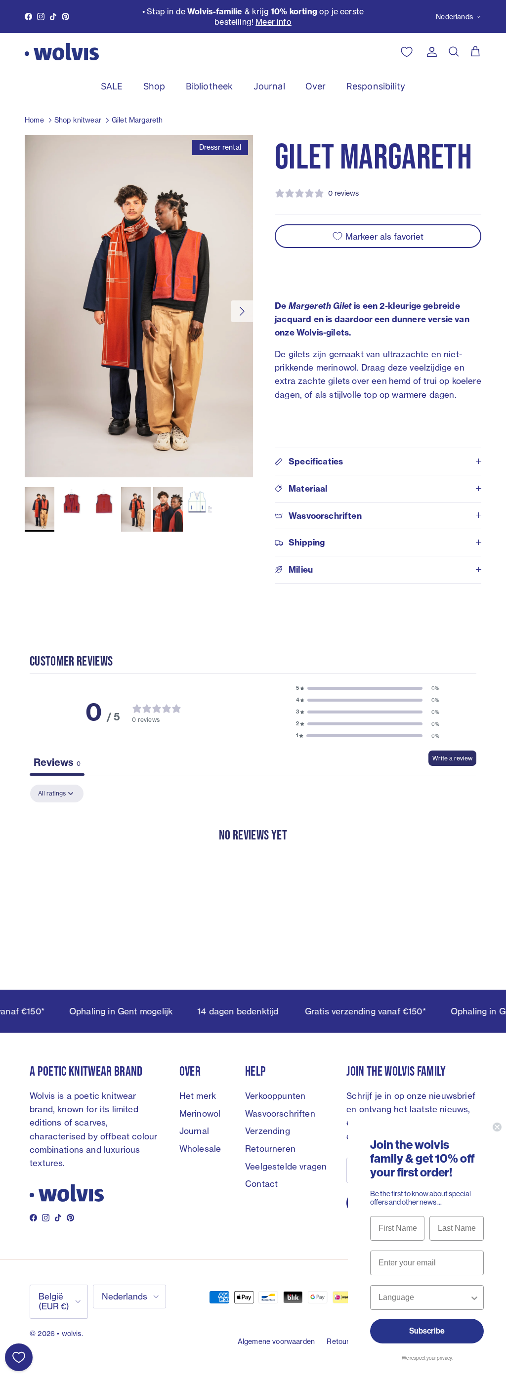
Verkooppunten (275, 1095)
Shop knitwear (77, 120)
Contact (261, 1183)
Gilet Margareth (137, 120)
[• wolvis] (62, 51)
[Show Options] (474, 1297)
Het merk (197, 1095)
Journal (269, 86)
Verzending (267, 1131)
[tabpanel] (253, 864)
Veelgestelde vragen (286, 1166)
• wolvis (69, 1333)
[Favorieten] (19, 1357)
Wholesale (200, 1148)
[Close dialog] (497, 1127)
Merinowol (200, 1113)
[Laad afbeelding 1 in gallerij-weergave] (139, 306)
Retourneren (270, 1148)
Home (34, 120)
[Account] (430, 52)
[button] (367, 688)
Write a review (452, 758)
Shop (154, 86)
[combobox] (424, 1297)
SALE (112, 86)
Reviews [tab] (57, 762)
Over (315, 86)
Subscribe (427, 1331)
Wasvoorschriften (280, 1113)
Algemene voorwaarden (276, 1341)
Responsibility (375, 86)
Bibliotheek (209, 86)
